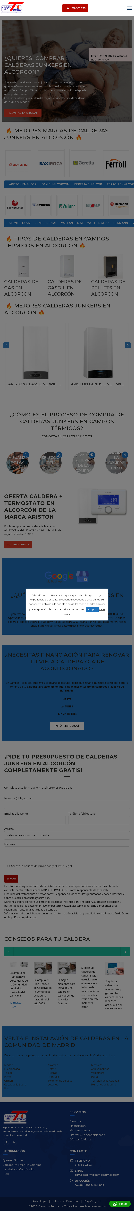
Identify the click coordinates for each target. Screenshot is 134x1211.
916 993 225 (78, 8)
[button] (120, 1204)
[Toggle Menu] (129, 8)
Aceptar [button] (92, 609)
